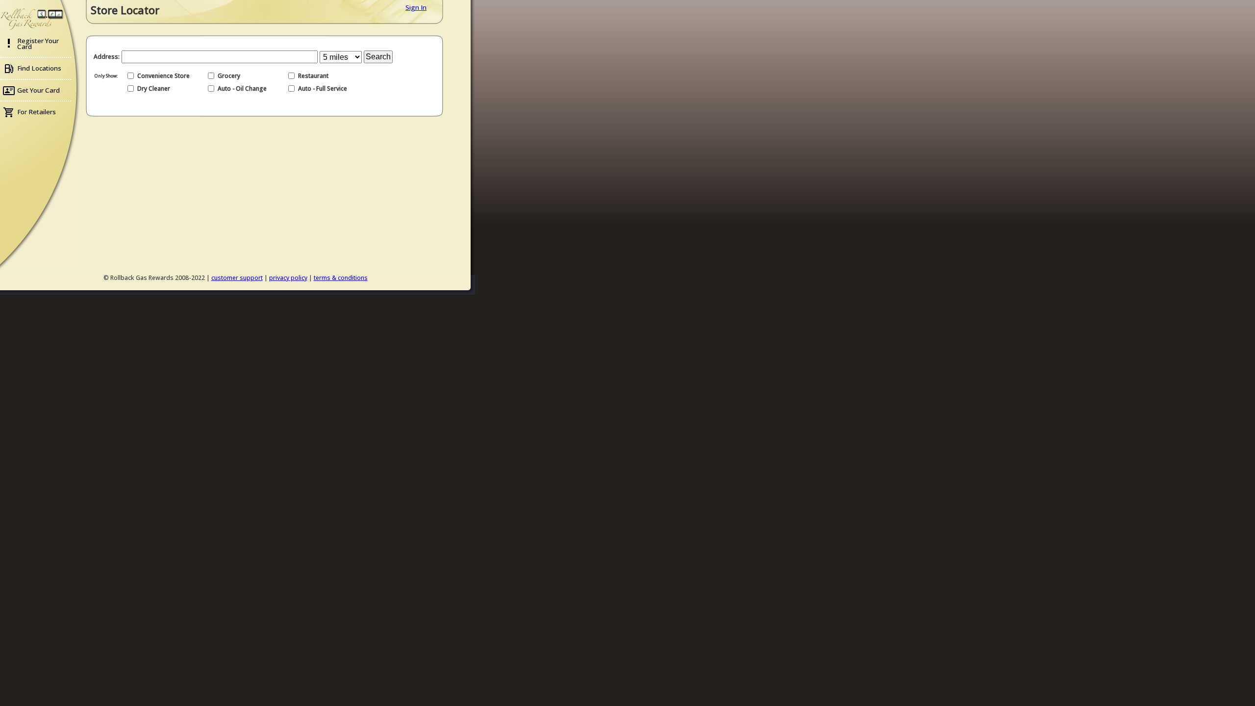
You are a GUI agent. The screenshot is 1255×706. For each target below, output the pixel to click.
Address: (107, 56)
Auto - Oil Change (242, 88)
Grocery (229, 76)
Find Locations (39, 68)
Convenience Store (163, 76)
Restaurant (313, 76)
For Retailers (36, 111)
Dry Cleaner (153, 88)
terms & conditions (341, 278)
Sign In (416, 7)
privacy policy (288, 278)
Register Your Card (38, 43)
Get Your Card (38, 90)
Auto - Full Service (322, 88)
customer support (237, 278)
